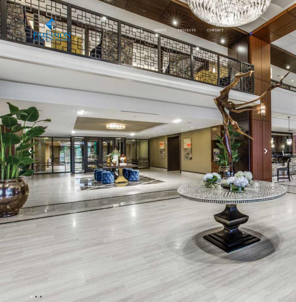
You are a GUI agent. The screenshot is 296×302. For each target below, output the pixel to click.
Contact (215, 30)
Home (137, 30)
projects (187, 30)
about (160, 30)
